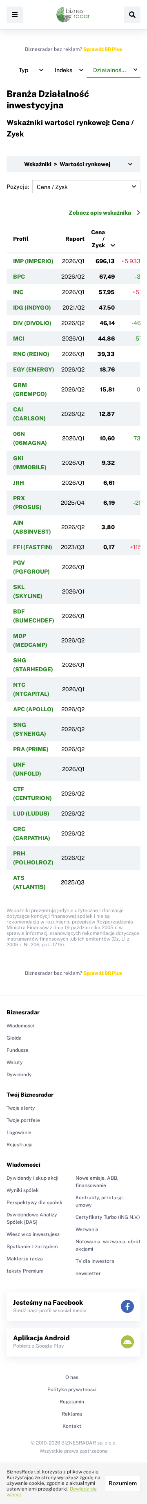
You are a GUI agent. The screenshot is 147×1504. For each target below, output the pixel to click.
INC (18, 292)
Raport (75, 238)
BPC (19, 276)
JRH (18, 482)
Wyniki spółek (23, 1190)
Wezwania (87, 1229)
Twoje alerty (21, 1108)
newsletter (88, 1273)
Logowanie (19, 1132)
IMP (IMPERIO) (33, 261)
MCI (18, 338)
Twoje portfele (23, 1120)
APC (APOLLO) (33, 709)
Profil (21, 238)
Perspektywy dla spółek (34, 1202)
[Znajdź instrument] (132, 15)
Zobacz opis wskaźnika (100, 212)
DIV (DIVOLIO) (32, 323)
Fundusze (18, 1050)
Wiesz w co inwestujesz (33, 1234)
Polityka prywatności (71, 1389)
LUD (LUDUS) (31, 813)
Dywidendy (19, 1074)
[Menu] (15, 15)
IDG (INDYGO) (32, 307)
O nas (71, 1377)
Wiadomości (20, 1026)
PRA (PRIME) (31, 749)
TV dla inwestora (95, 1261)
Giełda (14, 1038)
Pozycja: (18, 186)
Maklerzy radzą (25, 1259)
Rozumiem (123, 1483)
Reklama (72, 1414)
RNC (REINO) (31, 354)
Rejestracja (20, 1145)
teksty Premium (25, 1271)
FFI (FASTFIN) (32, 547)
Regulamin (72, 1402)
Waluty (15, 1062)
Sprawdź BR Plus (102, 49)
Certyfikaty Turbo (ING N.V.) (108, 1217)
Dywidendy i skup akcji (32, 1178)
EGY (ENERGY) (33, 369)
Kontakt (71, 1426)
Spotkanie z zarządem (32, 1246)
